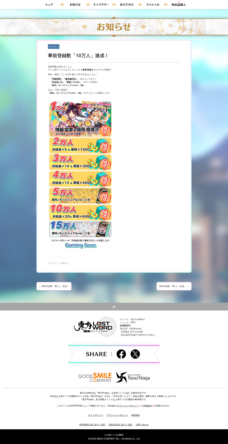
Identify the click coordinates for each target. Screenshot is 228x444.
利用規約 (147, 405)
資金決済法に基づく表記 (120, 424)
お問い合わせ (142, 424)
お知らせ (64, 262)
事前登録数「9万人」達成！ (174, 286)
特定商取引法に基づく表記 (92, 424)
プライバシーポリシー (128, 405)
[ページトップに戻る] (114, 307)
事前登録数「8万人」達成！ (54, 286)
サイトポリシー (95, 415)
